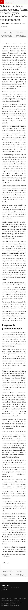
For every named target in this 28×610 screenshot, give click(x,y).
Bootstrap (3, 602)
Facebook (5, 587)
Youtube (5, 589)
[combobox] (26, 2)
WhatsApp (16, 587)
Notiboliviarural (4, 600)
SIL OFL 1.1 (18, 605)
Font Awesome (4, 605)
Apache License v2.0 (12, 603)
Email (11, 587)
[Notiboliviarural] (8, 2)
